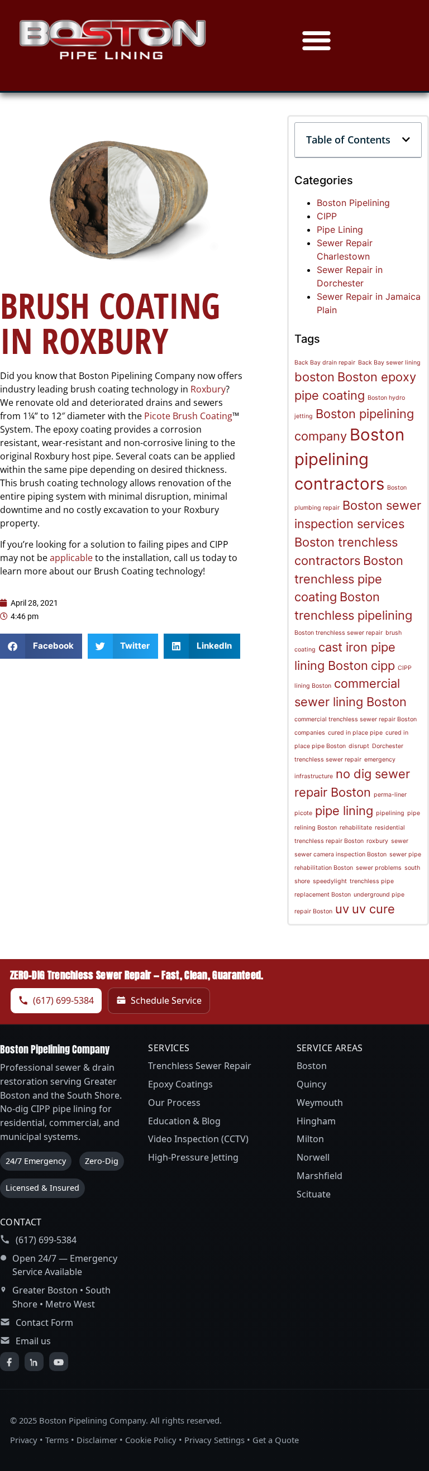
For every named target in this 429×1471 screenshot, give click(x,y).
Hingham (316, 1121)
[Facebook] (9, 1361)
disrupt (359, 746)
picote (303, 813)
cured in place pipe (355, 732)
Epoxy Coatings (180, 1084)
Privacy (23, 1439)
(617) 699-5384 (63, 1000)
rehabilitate (356, 827)
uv (342, 909)
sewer (399, 841)
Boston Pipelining (353, 202)
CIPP (327, 216)
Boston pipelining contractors (349, 459)
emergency (379, 759)
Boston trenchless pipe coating (348, 579)
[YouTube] (58, 1361)
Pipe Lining (340, 229)
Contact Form (44, 1322)
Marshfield (319, 1176)
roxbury (377, 841)
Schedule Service (166, 1000)
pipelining (390, 813)
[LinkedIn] (34, 1361)
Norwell (313, 1157)
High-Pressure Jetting (193, 1157)
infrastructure (313, 776)
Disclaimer (97, 1439)
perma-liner (390, 794)
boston (314, 377)
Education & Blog (184, 1121)
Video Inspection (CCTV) (198, 1139)
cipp (383, 665)
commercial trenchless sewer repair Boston (355, 719)
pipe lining (344, 810)
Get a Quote (275, 1439)
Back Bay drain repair (324, 362)
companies (309, 732)
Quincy (311, 1084)
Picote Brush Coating (188, 416)
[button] (316, 40)
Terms (57, 1439)
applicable (72, 558)
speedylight (330, 881)
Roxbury (208, 389)
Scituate (314, 1194)
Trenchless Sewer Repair (199, 1066)
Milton (310, 1139)
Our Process (174, 1102)
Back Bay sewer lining (389, 362)
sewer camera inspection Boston (340, 854)
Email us (33, 1341)
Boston (312, 1066)
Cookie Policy (151, 1439)
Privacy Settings (214, 1439)
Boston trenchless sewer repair (338, 632)
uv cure (373, 909)
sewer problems (379, 867)
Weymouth (320, 1102)
